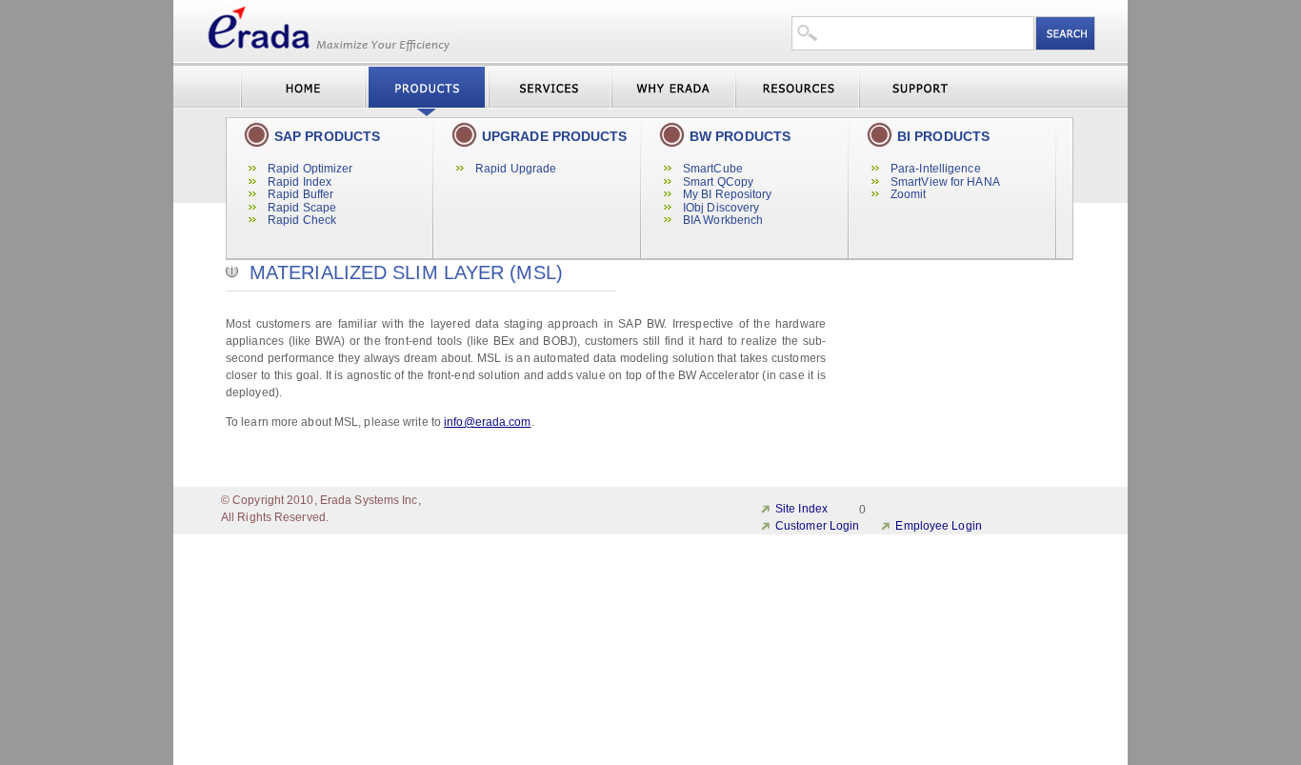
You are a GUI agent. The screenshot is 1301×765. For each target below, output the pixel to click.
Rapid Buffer (300, 194)
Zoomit (909, 194)
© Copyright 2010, (269, 500)
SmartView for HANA (945, 182)
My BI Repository (727, 194)
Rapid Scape (302, 207)
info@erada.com (487, 422)
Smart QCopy (718, 182)
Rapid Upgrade (515, 168)
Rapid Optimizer (310, 168)
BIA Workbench (723, 220)
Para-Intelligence (936, 168)
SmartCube (713, 168)
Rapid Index (299, 182)
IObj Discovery (721, 207)
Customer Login (817, 526)
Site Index (801, 508)
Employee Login (938, 526)
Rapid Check (302, 220)
